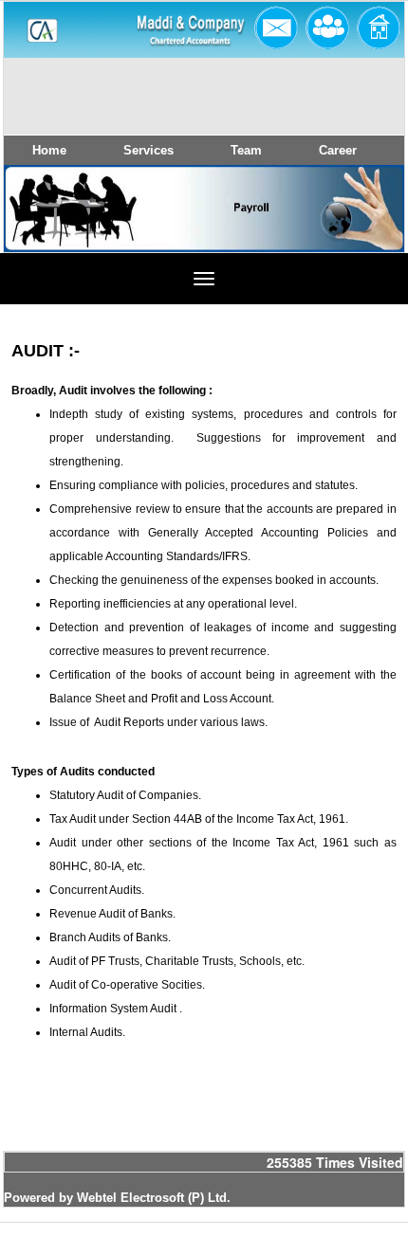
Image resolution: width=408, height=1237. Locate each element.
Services (148, 150)
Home (49, 150)
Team (246, 150)
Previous (48, 226)
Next (355, 226)
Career (338, 150)
